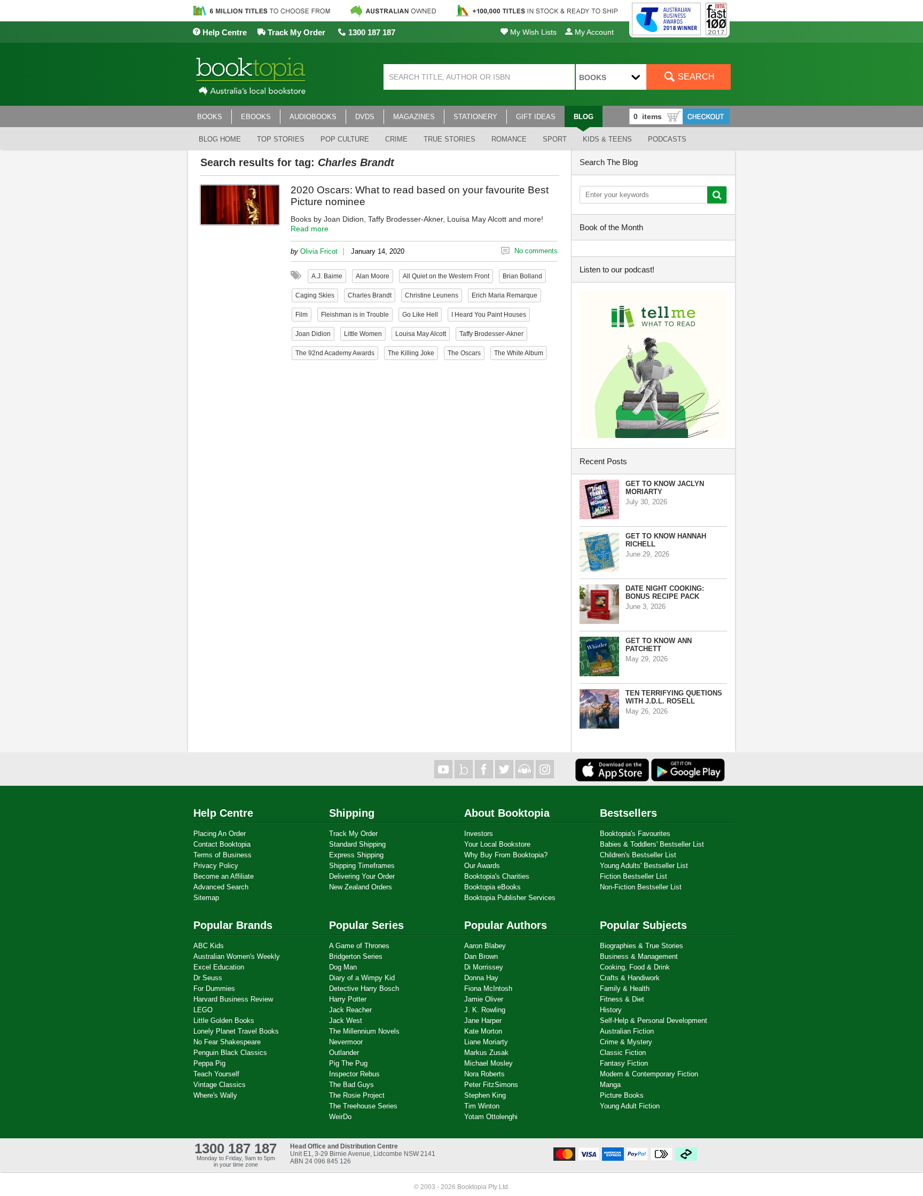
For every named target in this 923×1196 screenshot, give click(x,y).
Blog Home (220, 139)
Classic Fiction (623, 1053)
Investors (478, 834)
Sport (555, 139)
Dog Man (343, 967)
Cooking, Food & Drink (635, 967)
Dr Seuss (207, 978)
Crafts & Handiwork (630, 978)
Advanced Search (220, 887)
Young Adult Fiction (630, 1106)
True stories (449, 139)
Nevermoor (346, 1042)
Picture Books (622, 1095)
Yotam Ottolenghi (491, 1117)
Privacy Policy (215, 866)
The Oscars (464, 353)
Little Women (363, 334)
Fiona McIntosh (488, 988)
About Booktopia (507, 813)
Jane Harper (483, 1021)
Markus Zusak (486, 1053)
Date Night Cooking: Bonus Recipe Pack (664, 592)
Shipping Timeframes (362, 866)
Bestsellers (628, 813)
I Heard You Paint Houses (488, 314)
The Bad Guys (351, 1085)
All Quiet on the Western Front (446, 276)
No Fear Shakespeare (227, 1042)
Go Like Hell (420, 314)
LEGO (203, 1010)
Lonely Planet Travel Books (236, 1031)
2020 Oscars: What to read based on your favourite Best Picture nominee (420, 195)
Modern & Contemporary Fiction (649, 1074)
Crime (396, 139)
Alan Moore (372, 276)
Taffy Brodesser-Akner (491, 334)
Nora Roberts (484, 1074)
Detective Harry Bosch (364, 988)
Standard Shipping (357, 844)
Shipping (351, 813)
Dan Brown (481, 956)
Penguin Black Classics (230, 1053)
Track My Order (295, 32)
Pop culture (344, 139)
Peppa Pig (209, 1063)
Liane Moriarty (486, 1042)
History (611, 1010)
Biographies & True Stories (641, 946)
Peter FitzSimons (491, 1085)
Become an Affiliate (223, 876)
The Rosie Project (357, 1095)
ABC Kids (208, 946)
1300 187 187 (370, 32)
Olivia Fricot (319, 251)
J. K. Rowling (484, 1010)
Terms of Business (222, 855)
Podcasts (667, 139)
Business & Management (639, 956)
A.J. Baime (326, 276)
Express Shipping (356, 855)
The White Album (518, 353)
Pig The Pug (348, 1063)
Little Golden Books (223, 1021)
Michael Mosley (488, 1063)
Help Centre (223, 32)
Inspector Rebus (354, 1074)
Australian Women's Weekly (236, 956)
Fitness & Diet (622, 999)
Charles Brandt (370, 295)
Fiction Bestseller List (633, 876)
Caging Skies (314, 295)
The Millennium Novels (364, 1031)
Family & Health (625, 988)
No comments (536, 251)
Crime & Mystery (626, 1042)
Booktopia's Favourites (635, 834)
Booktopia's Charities (496, 876)
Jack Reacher (350, 1010)
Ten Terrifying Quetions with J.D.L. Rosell (673, 697)
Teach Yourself (216, 1074)
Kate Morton (483, 1031)
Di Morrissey (483, 967)
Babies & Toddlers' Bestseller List (652, 844)
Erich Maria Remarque (504, 295)
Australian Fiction (627, 1031)
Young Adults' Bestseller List (644, 866)
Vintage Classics (219, 1085)
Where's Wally (215, 1095)
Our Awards (482, 866)
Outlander (344, 1053)
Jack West (345, 1021)
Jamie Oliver (483, 999)
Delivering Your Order (362, 876)
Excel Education (218, 967)
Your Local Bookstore (497, 844)
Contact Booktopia (222, 844)
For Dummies (214, 988)
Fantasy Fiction (624, 1063)
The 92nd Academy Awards (334, 353)
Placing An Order (219, 834)
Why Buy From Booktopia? (505, 855)
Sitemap (206, 898)
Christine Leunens (431, 295)
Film (301, 314)
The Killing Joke (411, 353)
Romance (509, 139)
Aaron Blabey (485, 946)
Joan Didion (313, 334)
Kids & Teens (607, 139)
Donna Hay (481, 978)
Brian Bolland (522, 276)
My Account (593, 32)
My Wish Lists (532, 32)
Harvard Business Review (233, 999)
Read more (309, 228)
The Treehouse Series (363, 1106)
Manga (610, 1085)
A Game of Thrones (359, 946)
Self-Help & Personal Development (653, 1021)
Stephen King (485, 1095)
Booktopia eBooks (492, 887)
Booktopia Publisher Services (510, 898)
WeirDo (340, 1117)
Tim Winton (481, 1106)
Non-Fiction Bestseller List (641, 887)
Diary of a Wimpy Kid (362, 978)
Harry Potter (347, 999)
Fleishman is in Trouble (355, 314)
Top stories (280, 139)
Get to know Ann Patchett (658, 645)
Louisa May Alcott (420, 334)
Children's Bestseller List (638, 855)
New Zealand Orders (360, 887)
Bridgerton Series (355, 956)
